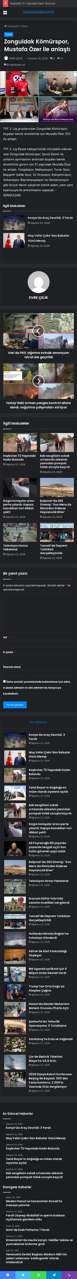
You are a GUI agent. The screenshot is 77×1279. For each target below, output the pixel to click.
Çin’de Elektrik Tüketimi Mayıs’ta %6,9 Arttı (45, 1059)
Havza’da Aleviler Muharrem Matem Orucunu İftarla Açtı (49, 1006)
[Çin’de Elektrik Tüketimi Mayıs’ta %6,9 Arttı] (15, 1062)
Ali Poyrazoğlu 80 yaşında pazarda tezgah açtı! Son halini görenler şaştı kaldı (47, 847)
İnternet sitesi (12, 666)
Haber (24, 26)
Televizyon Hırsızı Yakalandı (15, 547)
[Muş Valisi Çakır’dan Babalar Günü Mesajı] (14, 240)
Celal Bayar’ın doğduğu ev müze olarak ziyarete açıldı (48, 790)
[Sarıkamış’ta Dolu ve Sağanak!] (15, 1044)
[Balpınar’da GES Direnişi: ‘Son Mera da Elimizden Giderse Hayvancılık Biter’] (57, 487)
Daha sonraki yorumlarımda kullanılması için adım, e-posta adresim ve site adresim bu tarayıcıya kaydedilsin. (37, 687)
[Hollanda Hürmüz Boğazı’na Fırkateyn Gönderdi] (15, 939)
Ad (6, 637)
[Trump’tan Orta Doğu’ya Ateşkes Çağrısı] (15, 991)
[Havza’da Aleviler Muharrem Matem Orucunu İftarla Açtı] (15, 1009)
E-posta (9, 652)
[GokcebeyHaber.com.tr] (38, 12)
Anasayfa (13, 26)
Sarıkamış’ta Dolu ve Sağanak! (51, 1039)
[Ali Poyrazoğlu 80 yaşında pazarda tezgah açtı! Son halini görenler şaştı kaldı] (15, 848)
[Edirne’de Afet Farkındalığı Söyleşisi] (15, 956)
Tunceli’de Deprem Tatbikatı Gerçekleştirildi (49, 918)
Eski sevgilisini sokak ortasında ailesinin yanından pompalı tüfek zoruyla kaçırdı (55, 461)
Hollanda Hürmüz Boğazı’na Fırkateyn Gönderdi (49, 936)
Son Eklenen (38, 722)
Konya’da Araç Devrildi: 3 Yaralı (50, 218)
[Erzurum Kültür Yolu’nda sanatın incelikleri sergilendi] (15, 904)
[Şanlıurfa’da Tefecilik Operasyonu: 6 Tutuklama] (15, 1027)
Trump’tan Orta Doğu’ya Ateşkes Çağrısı (46, 988)
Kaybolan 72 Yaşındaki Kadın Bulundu (32, 3)
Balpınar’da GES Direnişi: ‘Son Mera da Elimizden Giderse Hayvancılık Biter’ (55, 506)
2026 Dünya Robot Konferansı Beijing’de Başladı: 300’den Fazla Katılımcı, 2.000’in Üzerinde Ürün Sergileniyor (50, 1080)
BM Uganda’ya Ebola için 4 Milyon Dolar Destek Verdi (48, 971)
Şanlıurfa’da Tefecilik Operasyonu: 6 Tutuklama (47, 1024)
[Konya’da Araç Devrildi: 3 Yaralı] (14, 222)
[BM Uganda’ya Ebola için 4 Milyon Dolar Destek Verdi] (15, 974)
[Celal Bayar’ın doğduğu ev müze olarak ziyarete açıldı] (15, 793)
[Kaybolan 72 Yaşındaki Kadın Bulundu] (20, 442)
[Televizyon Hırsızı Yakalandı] (20, 532)
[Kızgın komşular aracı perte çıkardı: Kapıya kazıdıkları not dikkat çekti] (20, 487)
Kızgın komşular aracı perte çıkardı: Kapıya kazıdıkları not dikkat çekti (18, 506)
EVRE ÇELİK (16, 58)
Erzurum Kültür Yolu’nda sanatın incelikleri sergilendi (49, 901)
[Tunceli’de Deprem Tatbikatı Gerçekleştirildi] (57, 532)
